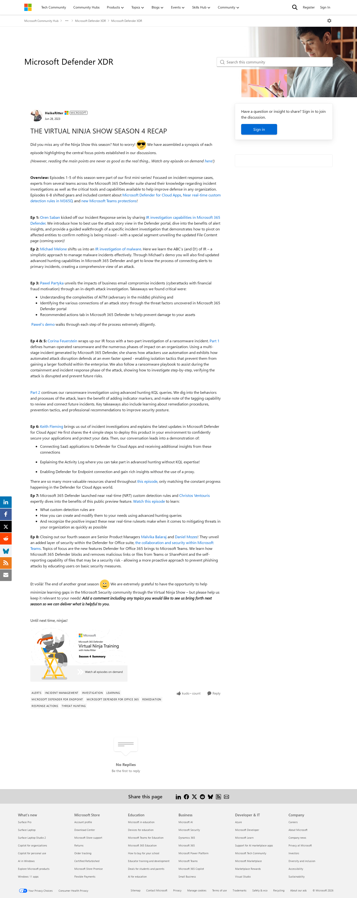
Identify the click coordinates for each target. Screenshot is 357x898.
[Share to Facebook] (186, 796)
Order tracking (82, 853)
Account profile (83, 822)
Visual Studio (243, 876)
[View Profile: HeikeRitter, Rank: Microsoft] (36, 115)
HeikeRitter (54, 113)
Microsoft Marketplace (248, 861)
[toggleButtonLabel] (329, 20)
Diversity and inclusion (302, 861)
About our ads (298, 890)
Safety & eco (259, 890)
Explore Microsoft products (34, 869)
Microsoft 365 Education (142, 845)
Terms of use (219, 890)
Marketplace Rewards (248, 869)
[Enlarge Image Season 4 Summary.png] (79, 654)
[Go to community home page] (28, 7)
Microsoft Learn (244, 837)
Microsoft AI (185, 822)
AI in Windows (26, 861)
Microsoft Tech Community (250, 853)
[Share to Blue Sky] (210, 796)
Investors (294, 853)
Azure (238, 822)
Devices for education (140, 830)
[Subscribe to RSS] (218, 796)
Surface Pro (24, 822)
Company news (297, 837)
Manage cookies (196, 890)
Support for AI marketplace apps (254, 845)
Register (309, 7)
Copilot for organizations (32, 845)
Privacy (177, 890)
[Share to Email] (226, 796)
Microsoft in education (141, 822)
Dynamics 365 (186, 837)
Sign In (325, 7)
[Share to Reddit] (202, 796)
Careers (293, 822)
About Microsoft (298, 830)
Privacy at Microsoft (300, 845)
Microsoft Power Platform (193, 853)
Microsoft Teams (188, 861)
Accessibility (296, 869)
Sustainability (297, 876)
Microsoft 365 (186, 845)
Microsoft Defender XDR (90, 21)
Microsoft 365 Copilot (191, 869)
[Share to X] (194, 796)
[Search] (295, 7)
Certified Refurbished (86, 861)
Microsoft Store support (88, 837)
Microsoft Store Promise (88, 869)
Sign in (259, 129)
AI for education (137, 876)
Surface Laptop (26, 830)
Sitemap (135, 890)
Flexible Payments (84, 876)
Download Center (84, 830)
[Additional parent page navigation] (67, 20)
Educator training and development (149, 861)
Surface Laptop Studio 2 (32, 837)
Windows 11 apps (28, 876)
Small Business (187, 876)
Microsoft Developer (247, 830)
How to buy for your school (143, 853)
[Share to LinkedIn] (178, 796)
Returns (79, 845)
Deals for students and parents (146, 869)
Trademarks (239, 890)
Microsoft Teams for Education (145, 837)
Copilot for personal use (32, 853)
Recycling (278, 890)
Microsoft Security (189, 830)
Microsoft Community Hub (41, 21)
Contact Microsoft (156, 890)
